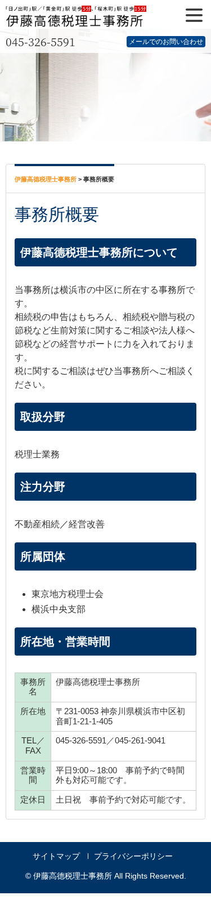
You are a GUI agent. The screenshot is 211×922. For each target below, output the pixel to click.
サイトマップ (56, 856)
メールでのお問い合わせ (166, 42)
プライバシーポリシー (133, 856)
